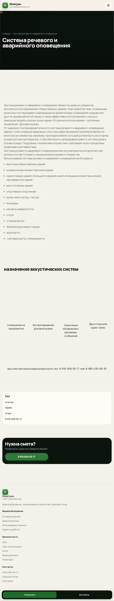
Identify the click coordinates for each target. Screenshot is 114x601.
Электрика (7, 581)
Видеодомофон (10, 555)
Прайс (8, 407)
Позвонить (29, 594)
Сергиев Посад (10, 576)
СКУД (5, 551)
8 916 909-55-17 (13, 419)
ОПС (4, 542)
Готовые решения (11, 516)
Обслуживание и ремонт (14, 525)
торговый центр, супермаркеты (26, 238)
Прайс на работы (11, 529)
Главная (6, 33)
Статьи (9, 402)
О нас (8, 413)
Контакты (84, 594)
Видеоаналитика (10, 520)
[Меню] (108, 5)
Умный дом (7, 559)
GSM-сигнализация (12, 546)
